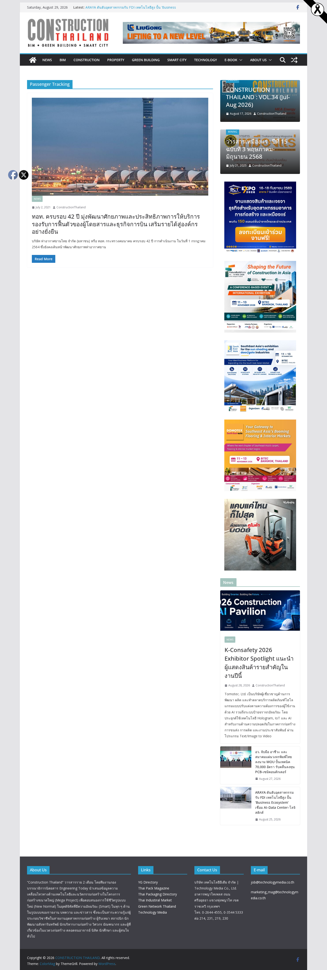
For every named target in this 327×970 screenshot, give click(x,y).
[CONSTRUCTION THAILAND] (33, 60)
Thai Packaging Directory (157, 894)
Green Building (146, 60)
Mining (232, 131)
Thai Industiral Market (155, 900)
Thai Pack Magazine (153, 888)
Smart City (176, 60)
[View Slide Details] (211, 33)
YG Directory (148, 882)
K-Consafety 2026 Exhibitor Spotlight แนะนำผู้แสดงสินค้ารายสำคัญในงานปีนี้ (259, 662)
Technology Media (152, 912)
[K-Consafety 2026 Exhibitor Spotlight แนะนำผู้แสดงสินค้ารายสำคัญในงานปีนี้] (260, 611)
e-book (231, 60)
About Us (258, 60)
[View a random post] (294, 60)
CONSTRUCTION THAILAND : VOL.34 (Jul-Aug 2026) (258, 97)
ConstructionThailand (71, 207)
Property (115, 60)
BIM (63, 60)
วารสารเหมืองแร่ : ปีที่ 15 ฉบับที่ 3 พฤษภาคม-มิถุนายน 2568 (257, 148)
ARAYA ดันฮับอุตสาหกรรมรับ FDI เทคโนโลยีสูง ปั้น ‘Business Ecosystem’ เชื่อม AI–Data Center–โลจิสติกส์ (130, 9)
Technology (205, 60)
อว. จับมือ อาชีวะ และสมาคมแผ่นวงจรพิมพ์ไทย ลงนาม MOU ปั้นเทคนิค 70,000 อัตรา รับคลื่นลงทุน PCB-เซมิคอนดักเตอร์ (275, 761)
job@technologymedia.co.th (272, 882)
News (47, 60)
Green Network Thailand (157, 906)
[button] (239, 60)
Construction (86, 60)
